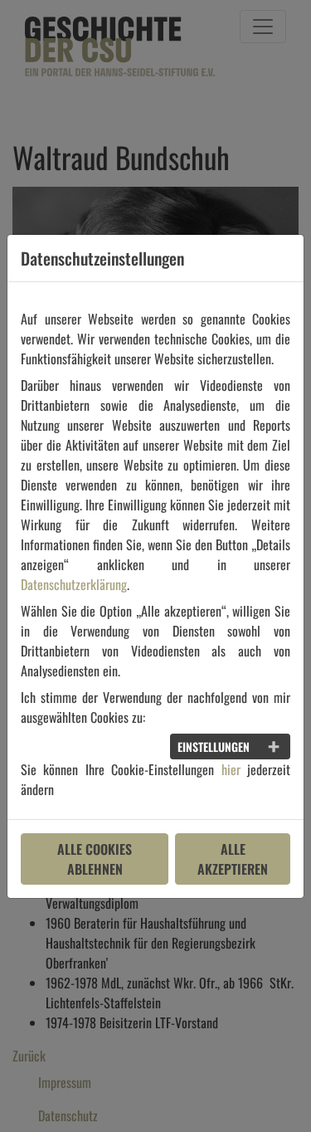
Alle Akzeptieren (232, 859)
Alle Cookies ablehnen (94, 859)
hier (231, 769)
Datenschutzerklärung (74, 584)
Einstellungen (213, 746)
